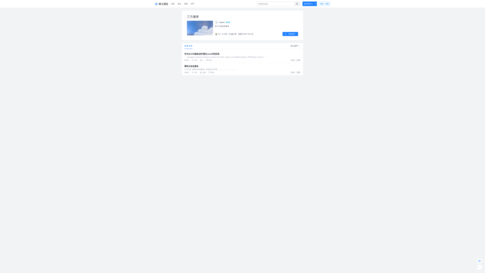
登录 (324, 4)
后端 (298, 60)
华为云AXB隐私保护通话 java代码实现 (201, 54)
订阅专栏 (291, 34)
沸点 (179, 4)
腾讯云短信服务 (191, 66)
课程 (186, 4)
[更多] (479, 267)
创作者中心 (308, 4)
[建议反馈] (479, 260)
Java (293, 60)
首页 (173, 4)
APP (192, 4)
